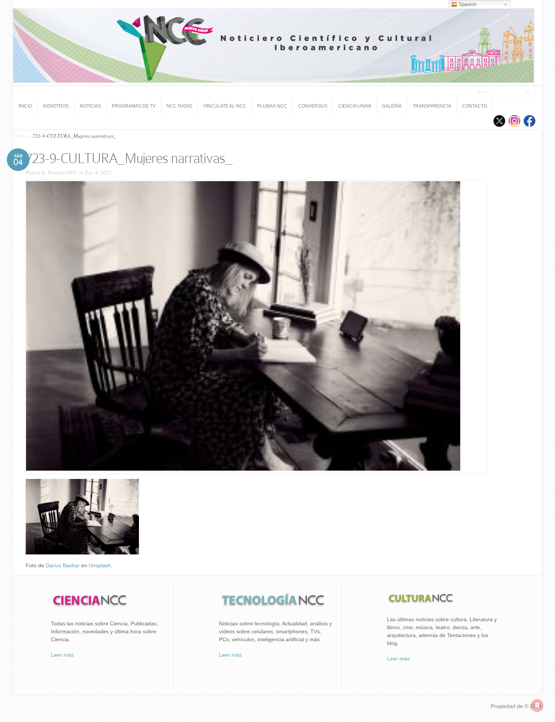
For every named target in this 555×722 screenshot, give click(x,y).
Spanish (466, 4)
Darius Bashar (63, 565)
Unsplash (100, 565)
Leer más (62, 655)
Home (20, 135)
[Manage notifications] (537, 705)
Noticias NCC (62, 172)
